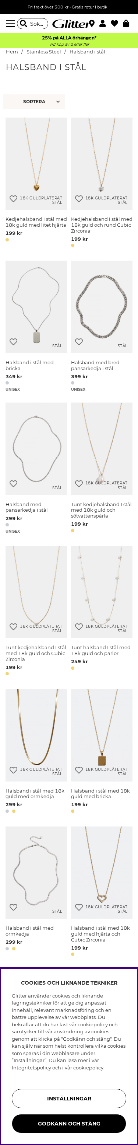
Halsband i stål (87, 52)
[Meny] (11, 23)
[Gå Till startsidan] (69, 23)
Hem (12, 52)
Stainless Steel (43, 52)
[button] (105, 23)
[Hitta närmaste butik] (92, 24)
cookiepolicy (88, 1068)
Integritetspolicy (31, 1068)
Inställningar (69, 1098)
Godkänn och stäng (69, 1123)
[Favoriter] (117, 23)
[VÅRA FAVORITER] (35, 101)
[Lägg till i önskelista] (13, 199)
